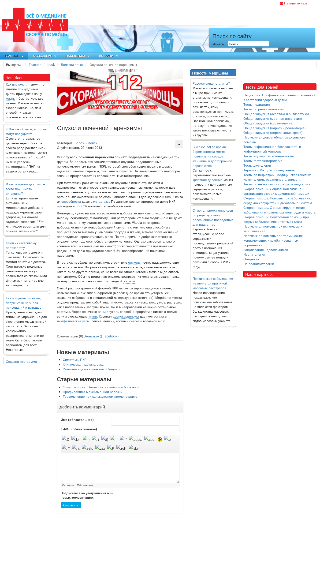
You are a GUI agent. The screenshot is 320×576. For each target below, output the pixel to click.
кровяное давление (208, 179)
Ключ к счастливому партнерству (21, 239)
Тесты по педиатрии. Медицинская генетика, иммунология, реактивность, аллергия (278, 177)
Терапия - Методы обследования (269, 170)
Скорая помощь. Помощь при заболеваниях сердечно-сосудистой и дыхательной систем (277, 200)
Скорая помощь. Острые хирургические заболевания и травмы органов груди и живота (279, 209)
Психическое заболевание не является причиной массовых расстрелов (213, 283)
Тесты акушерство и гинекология (268, 155)
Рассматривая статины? (211, 83)
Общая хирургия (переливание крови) (272, 132)
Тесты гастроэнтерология (263, 160)
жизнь (10, 92)
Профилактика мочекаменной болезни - (94, 391)
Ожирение (251, 259)
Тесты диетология (257, 165)
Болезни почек (85, 142)
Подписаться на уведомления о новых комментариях (85, 495)
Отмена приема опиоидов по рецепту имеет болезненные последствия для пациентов (213, 217)
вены (102, 311)
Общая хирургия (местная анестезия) (272, 118)
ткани (93, 316)
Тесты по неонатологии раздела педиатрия (276, 184)
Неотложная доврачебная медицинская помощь (274, 139)
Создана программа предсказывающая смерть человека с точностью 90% (26, 360)
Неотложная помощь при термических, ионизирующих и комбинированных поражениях (273, 240)
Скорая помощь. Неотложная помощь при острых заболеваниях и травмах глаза (276, 219)
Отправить (70, 505)
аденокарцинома (126, 316)
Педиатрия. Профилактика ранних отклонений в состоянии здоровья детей (279, 97)
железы (129, 281)
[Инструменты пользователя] (179, 144)
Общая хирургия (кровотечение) (268, 123)
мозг (161, 320)
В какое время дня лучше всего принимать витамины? (25, 183)
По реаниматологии (258, 263)
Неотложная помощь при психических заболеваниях (272, 228)
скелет (134, 320)
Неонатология (254, 254)
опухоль (134, 262)
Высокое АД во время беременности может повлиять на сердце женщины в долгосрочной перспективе (212, 156)
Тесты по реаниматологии (263, 109)
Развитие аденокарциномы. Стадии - (91, 369)
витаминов (27, 224)
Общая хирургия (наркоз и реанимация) (274, 127)
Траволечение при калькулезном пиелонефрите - (101, 396)
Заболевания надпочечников (265, 249)
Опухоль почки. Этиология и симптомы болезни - (101, 387)
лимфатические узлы (73, 320)
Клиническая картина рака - (84, 364)
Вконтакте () (93, 336)
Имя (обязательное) (77, 419)
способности (71, 201)
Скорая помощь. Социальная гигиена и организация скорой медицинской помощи (276, 191)
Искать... (219, 43)
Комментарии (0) (70, 336)
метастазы (101, 201)
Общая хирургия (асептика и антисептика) (276, 113)
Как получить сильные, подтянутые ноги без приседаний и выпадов (23, 296)
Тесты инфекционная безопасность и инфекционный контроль (272, 148)
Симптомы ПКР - (76, 359)
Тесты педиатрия (256, 104)
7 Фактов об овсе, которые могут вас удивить (26, 125)
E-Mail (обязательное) (79, 428)
